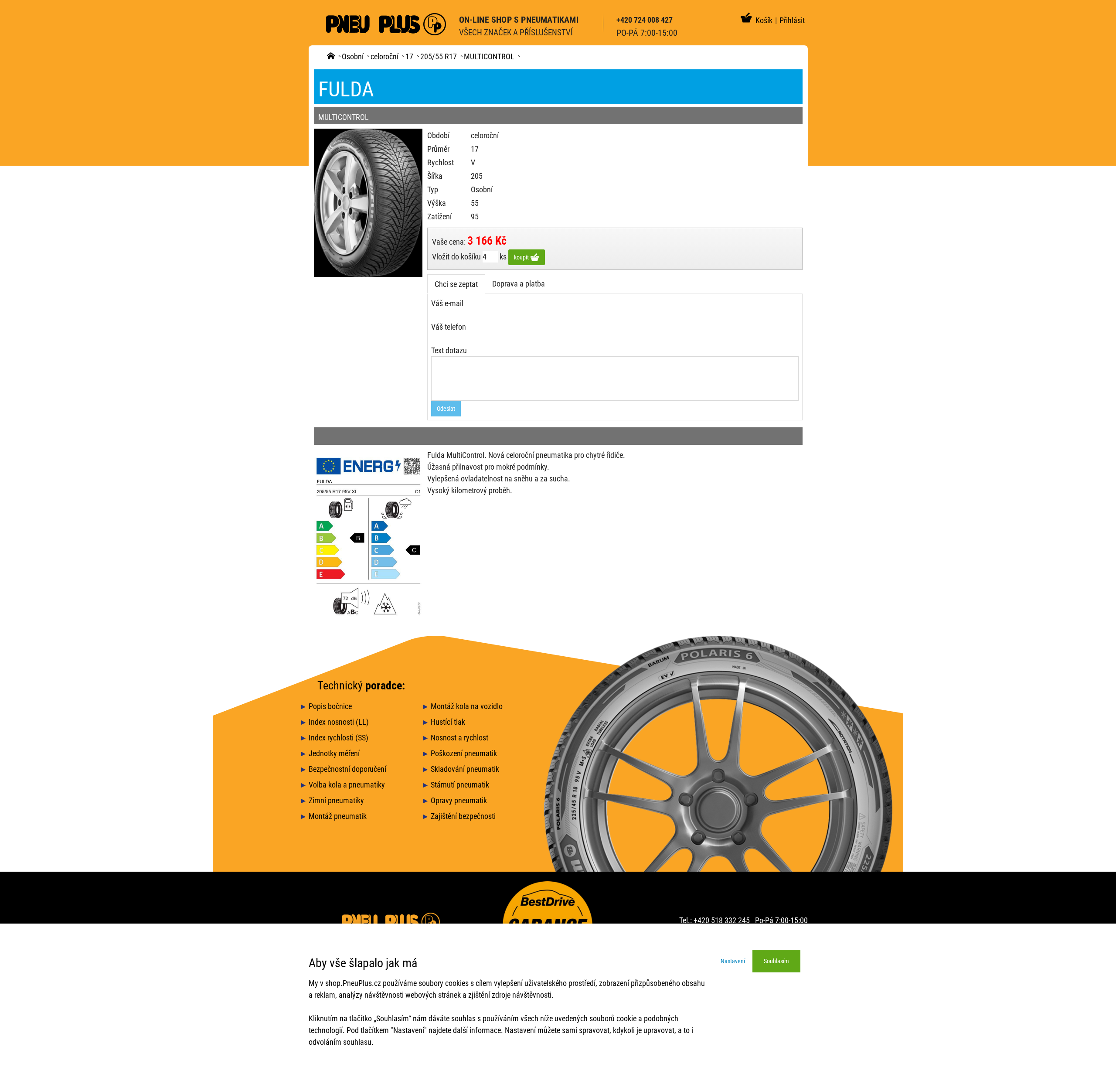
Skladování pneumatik (465, 769)
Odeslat (446, 408)
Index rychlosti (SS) (338, 737)
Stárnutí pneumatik (460, 784)
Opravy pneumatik (459, 800)
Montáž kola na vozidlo (467, 706)
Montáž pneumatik (338, 816)
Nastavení (733, 961)
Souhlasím (776, 961)
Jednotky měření (334, 753)
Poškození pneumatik (464, 753)
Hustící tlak (448, 721)
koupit (522, 257)
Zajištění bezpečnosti (463, 816)
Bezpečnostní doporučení (347, 769)
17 (409, 56)
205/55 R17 (438, 56)
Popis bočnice (330, 706)
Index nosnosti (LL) (339, 721)
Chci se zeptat (456, 284)
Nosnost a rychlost (459, 737)
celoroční (384, 56)
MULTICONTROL (489, 56)
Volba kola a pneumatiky (347, 784)
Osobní (353, 56)
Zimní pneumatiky (336, 800)
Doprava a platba (518, 283)
